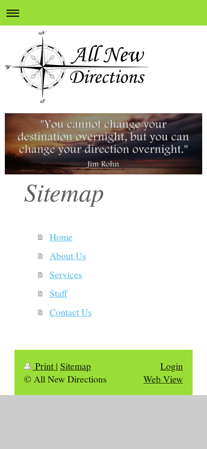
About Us (68, 255)
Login (171, 365)
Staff (58, 293)
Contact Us (71, 311)
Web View (163, 378)
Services (66, 274)
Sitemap (75, 365)
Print (44, 365)
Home (61, 236)
